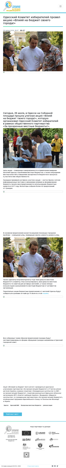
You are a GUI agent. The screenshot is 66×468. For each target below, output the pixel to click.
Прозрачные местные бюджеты (31, 405)
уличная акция (47, 405)
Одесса (6, 405)
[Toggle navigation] (60, 6)
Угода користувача (33, 466)
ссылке (45, 293)
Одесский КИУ (14, 405)
